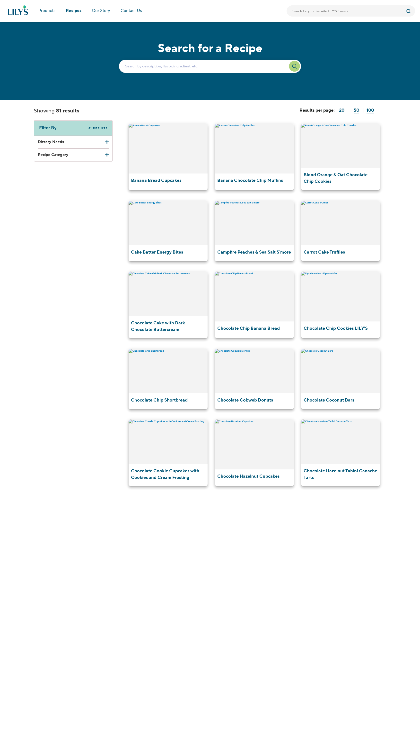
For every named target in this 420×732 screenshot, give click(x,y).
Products (46, 10)
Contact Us (131, 10)
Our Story (101, 10)
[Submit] (409, 11)
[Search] (409, 11)
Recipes (73, 10)
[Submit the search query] (294, 66)
